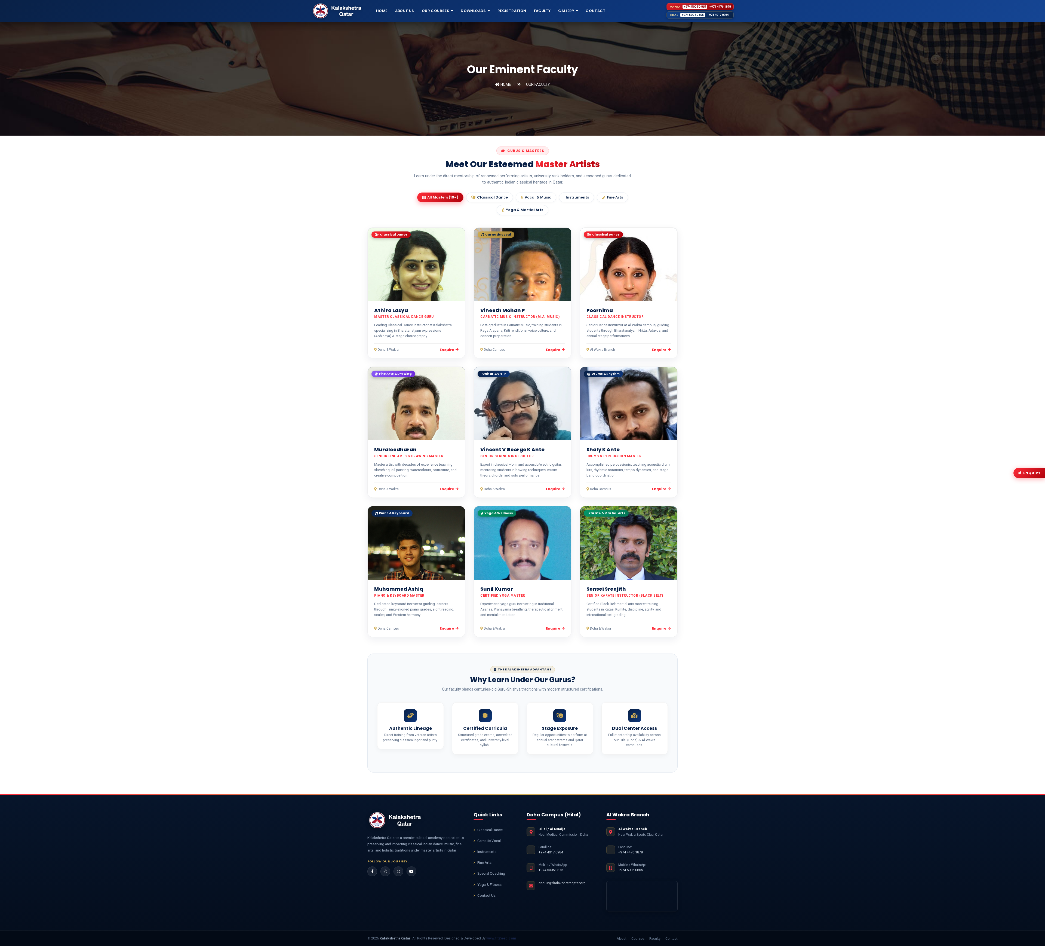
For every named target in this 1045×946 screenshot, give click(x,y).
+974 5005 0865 (630, 870)
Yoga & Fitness (489, 884)
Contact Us (486, 895)
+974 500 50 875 (693, 15)
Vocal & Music (538, 197)
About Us (404, 10)
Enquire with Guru (419, 266)
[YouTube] (411, 871)
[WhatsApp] (398, 871)
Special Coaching (491, 873)
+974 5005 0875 (551, 870)
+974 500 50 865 (695, 6)
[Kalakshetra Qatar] (396, 820)
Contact (596, 10)
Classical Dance (492, 197)
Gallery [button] (566, 10)
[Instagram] (385, 871)
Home (382, 10)
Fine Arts (615, 197)
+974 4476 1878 (720, 6)
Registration (511, 10)
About (621, 938)
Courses (637, 938)
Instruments (577, 197)
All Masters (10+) (442, 197)
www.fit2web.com (501, 938)
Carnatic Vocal (489, 840)
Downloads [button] (473, 10)
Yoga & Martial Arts (524, 209)
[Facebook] (372, 871)
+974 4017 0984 (718, 15)
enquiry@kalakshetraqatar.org (562, 883)
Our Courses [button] (435, 10)
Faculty (542, 10)
